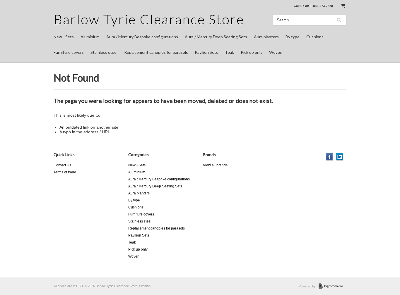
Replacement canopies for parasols (156, 52)
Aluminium (90, 36)
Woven (275, 52)
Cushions (315, 36)
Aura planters (266, 36)
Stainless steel (103, 52)
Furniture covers (69, 52)
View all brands (215, 165)
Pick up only (251, 52)
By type (293, 36)
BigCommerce (332, 286)
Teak (229, 52)
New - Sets (64, 36)
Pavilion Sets (206, 52)
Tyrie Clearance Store (149, 19)
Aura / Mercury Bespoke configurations (142, 36)
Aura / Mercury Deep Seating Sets (216, 36)
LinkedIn (339, 157)
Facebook (329, 157)
